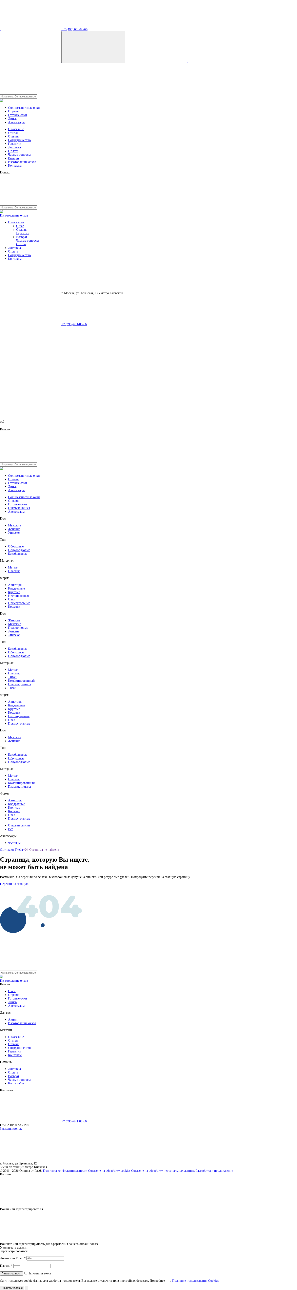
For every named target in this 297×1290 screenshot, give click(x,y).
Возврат (13, 158)
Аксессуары (16, 122)
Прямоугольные (19, 603)
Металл (13, 567)
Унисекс (14, 532)
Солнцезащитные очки (24, 107)
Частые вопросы (19, 154)
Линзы (12, 118)
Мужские (14, 525)
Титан (12, 677)
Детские (13, 631)
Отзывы (13, 136)
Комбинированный (21, 680)
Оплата (13, 151)
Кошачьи (14, 606)
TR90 (12, 688)
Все (10, 829)
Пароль (6, 1265)
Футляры (14, 842)
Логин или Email (13, 1258)
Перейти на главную (14, 883)
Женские (14, 529)
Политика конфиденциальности (65, 1170)
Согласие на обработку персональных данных (163, 1170)
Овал (11, 599)
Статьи (13, 132)
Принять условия (12, 1287)
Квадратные (16, 588)
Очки (12, 991)
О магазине (16, 129)
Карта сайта (16, 1083)
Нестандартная (18, 595)
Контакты (15, 165)
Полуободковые (19, 550)
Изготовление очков (22, 162)
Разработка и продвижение (215, 1170)
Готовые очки (17, 115)
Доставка (14, 147)
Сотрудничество (19, 140)
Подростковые (18, 627)
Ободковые (16, 546)
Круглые (14, 592)
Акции (13, 1019)
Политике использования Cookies (195, 1280)
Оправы (13, 111)
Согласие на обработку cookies (109, 1170)
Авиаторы (15, 584)
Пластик (14, 571)
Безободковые (17, 553)
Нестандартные (18, 716)
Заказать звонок (11, 1128)
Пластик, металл (19, 684)
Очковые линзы (19, 508)
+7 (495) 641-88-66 (74, 29)
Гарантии (14, 143)
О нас (20, 226)
